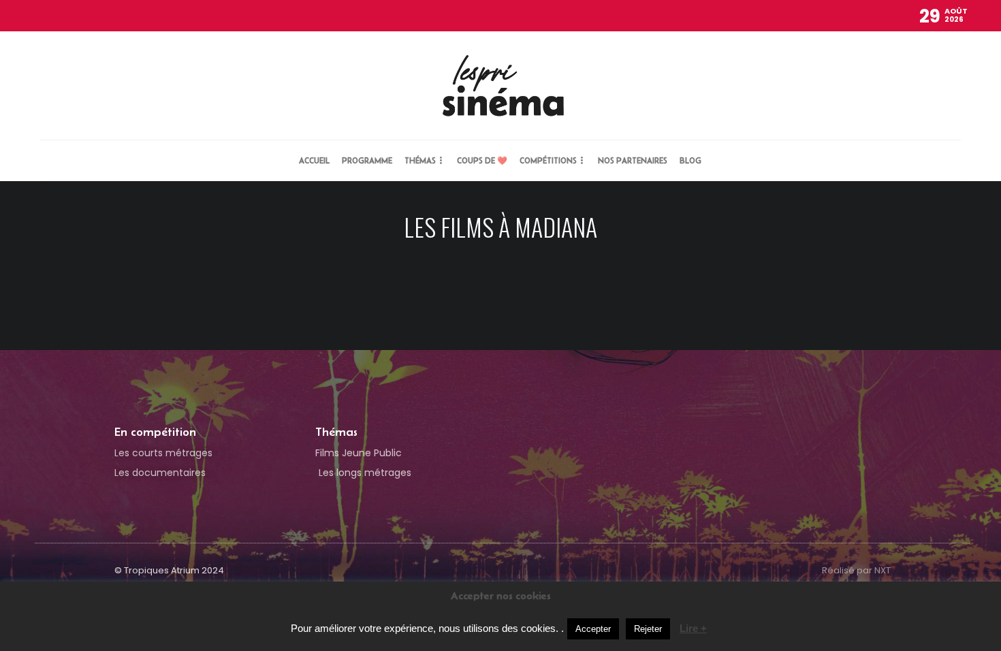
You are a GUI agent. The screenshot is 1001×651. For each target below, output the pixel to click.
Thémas (420, 160)
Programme (367, 160)
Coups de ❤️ (482, 160)
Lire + (693, 628)
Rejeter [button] (648, 629)
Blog (690, 160)
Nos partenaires (632, 160)
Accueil (314, 160)
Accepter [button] (593, 629)
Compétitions (548, 160)
